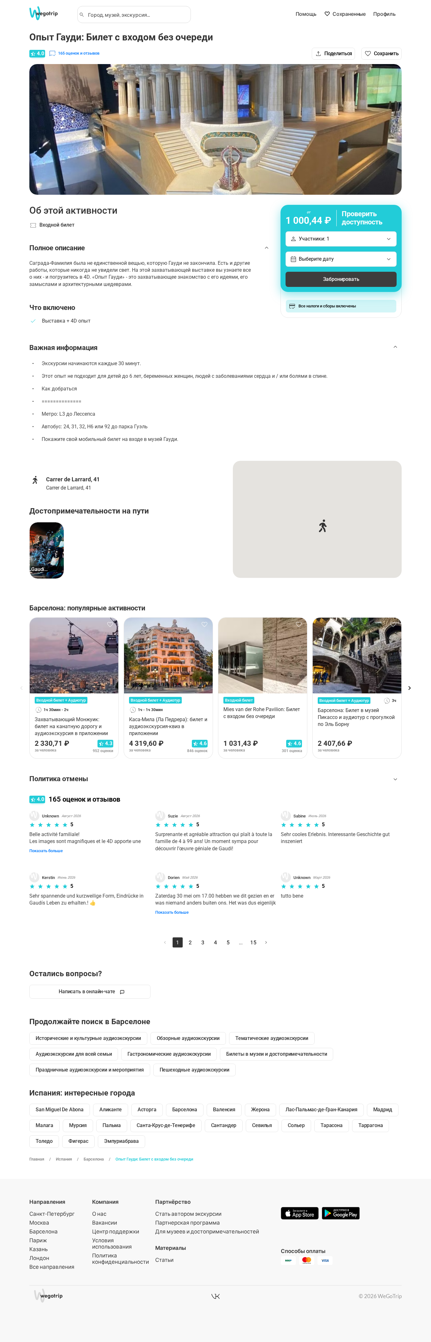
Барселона (94, 1159)
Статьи (164, 1259)
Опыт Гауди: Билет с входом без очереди (154, 1159)
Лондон (39, 1258)
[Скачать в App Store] (300, 1214)
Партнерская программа (187, 1222)
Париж (38, 1240)
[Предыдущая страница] (165, 942)
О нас (99, 1213)
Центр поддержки (115, 1231)
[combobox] (137, 14)
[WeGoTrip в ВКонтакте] (215, 1296)
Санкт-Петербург (52, 1213)
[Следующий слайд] (409, 688)
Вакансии (104, 1222)
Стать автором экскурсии (188, 1213)
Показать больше (46, 850)
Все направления (51, 1266)
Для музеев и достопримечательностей (207, 1231)
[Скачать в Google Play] (341, 1214)
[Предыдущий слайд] (21, 688)
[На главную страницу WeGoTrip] (49, 13)
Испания (64, 1159)
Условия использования (112, 1243)
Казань (38, 1249)
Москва (39, 1222)
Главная (36, 1159)
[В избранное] (110, 624)
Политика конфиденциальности (120, 1258)
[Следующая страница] (266, 942)
